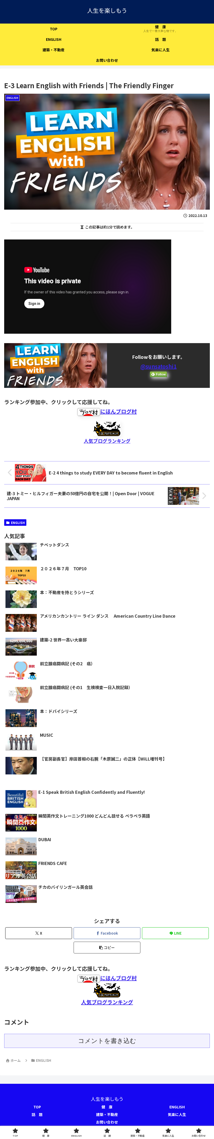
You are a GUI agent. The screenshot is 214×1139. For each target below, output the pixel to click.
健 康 (107, 1106)
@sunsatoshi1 (158, 366)
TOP (37, 1106)
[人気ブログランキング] (107, 428)
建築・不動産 (107, 1114)
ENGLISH (18, 522)
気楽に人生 (177, 1114)
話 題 (37, 1114)
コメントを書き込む (107, 1040)
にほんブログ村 (118, 411)
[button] (107, 947)
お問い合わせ (107, 1122)
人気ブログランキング (107, 440)
